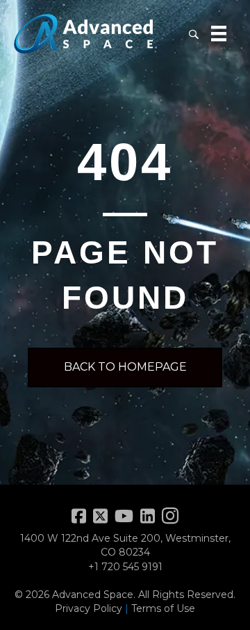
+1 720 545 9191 (125, 566)
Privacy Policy (88, 608)
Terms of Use (163, 608)
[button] (193, 34)
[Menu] (218, 33)
